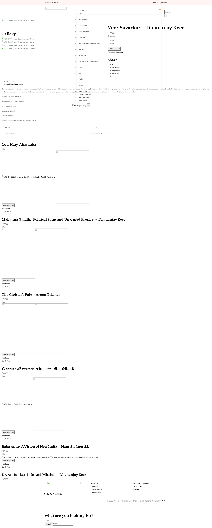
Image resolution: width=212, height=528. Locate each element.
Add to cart (6, 284)
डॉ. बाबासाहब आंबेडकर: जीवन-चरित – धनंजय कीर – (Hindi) (38, 369)
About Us (83, 91)
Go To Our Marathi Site (52, 3)
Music (81, 67)
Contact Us (83, 100)
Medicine (82, 79)
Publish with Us (85, 94)
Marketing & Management (88, 61)
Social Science (84, 31)
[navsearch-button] (165, 8)
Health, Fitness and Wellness (89, 43)
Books (81, 13)
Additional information (14, 84)
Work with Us (84, 97)
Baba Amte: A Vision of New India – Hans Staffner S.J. (45, 447)
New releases (83, 20)
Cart (154, 3)
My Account (163, 3)
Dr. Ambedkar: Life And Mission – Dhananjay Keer (44, 475)
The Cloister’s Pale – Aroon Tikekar (31, 295)
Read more (6, 209)
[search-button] (165, 15)
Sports (81, 85)
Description (10, 81)
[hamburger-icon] (160, 9)
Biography (82, 37)
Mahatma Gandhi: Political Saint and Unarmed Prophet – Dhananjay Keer (63, 219)
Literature (82, 55)
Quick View (6, 212)
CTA (163, 501)
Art (80, 73)
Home (81, 10)
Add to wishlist (8, 205)
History (81, 49)
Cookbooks (83, 25)
